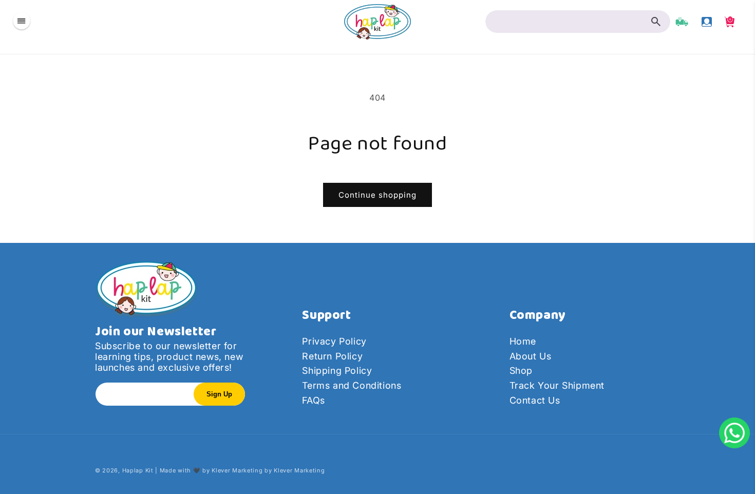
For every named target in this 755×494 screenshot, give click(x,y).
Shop (521, 370)
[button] (21, 21)
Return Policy (332, 356)
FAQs (313, 400)
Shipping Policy (337, 370)
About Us (530, 356)
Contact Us (534, 400)
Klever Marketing (237, 470)
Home (522, 341)
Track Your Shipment (557, 385)
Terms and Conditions (351, 385)
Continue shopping (377, 195)
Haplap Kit (138, 470)
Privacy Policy (334, 341)
